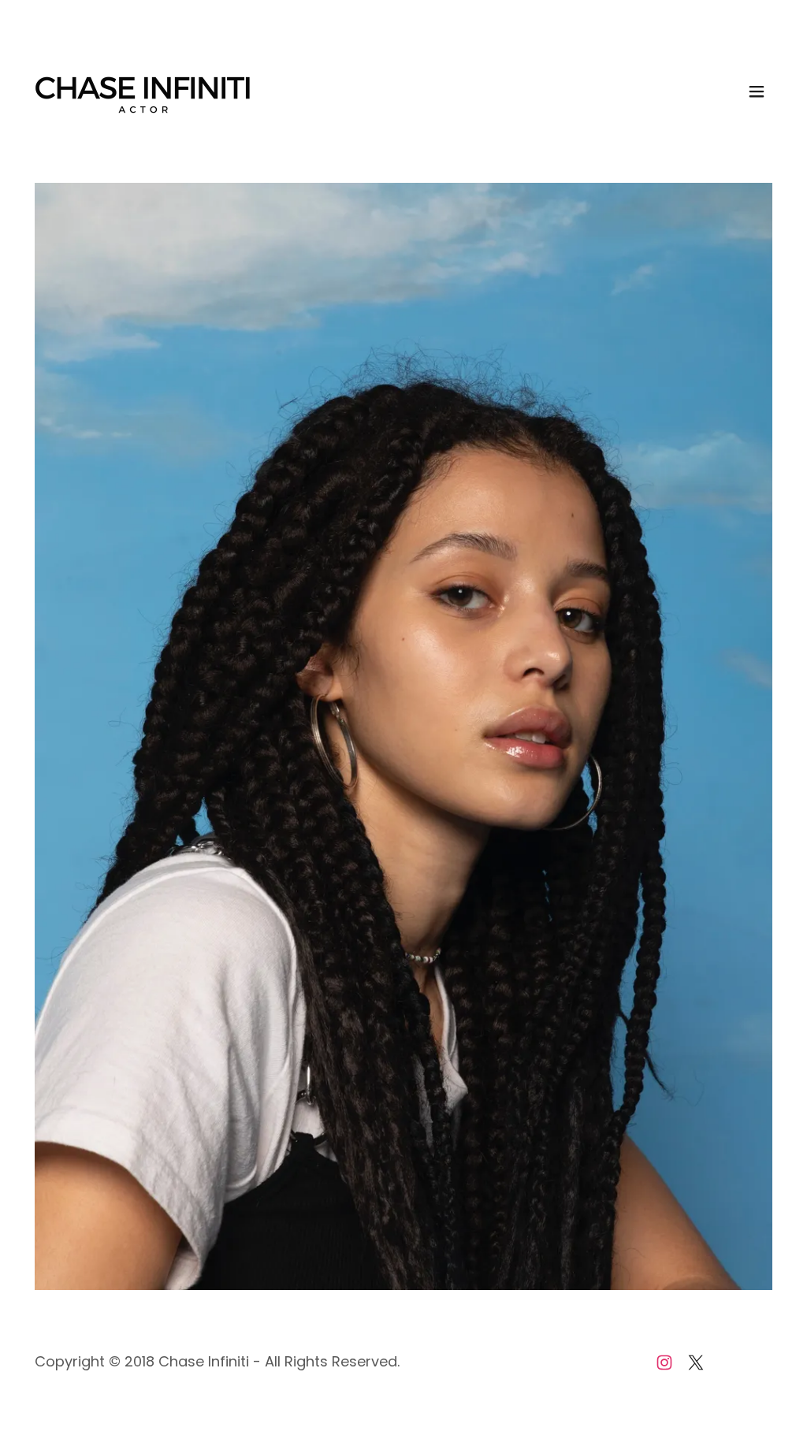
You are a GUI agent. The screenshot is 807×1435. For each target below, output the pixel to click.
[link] (143, 90)
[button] (756, 91)
